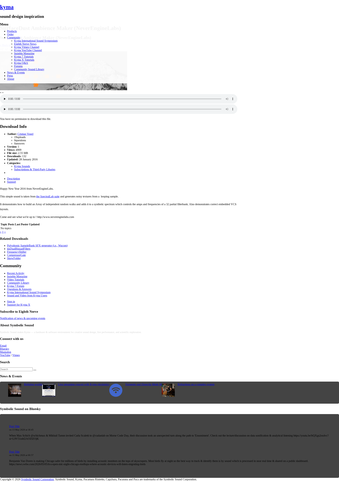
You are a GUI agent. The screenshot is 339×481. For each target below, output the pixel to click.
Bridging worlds (33, 384)
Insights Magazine (24, 53)
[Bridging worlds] (14, 395)
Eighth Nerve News (25, 43)
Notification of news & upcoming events (22, 318)
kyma (7, 7)
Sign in (11, 301)
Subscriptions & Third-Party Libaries (34, 169)
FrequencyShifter (16, 251)
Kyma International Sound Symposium (36, 40)
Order (10, 34)
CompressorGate (16, 255)
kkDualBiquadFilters (18, 248)
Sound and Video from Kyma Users (27, 295)
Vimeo (16, 355)
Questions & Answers (19, 289)
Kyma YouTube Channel (28, 50)
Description (13, 178)
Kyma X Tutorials (24, 59)
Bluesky (4, 348)
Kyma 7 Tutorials (24, 56)
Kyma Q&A (21, 62)
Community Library (18, 282)
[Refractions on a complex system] (168, 395)
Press (10, 75)
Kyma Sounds (22, 166)
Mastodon (5, 352)
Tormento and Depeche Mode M (143, 384)
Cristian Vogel (25, 133)
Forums (18, 66)
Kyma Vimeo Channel (26, 47)
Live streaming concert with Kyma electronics (83, 384)
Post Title (14, 426)
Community (13, 37)
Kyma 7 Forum (15, 285)
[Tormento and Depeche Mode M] (115, 395)
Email (3, 345)
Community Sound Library (29, 69)
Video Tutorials (15, 279)
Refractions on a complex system (196, 384)
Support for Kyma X (18, 304)
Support (11, 181)
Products (12, 31)
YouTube (5, 355)
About (10, 78)
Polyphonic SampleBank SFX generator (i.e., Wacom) (37, 245)
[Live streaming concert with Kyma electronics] (48, 395)
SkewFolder (14, 258)
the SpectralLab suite (48, 196)
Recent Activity (15, 273)
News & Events (16, 72)
